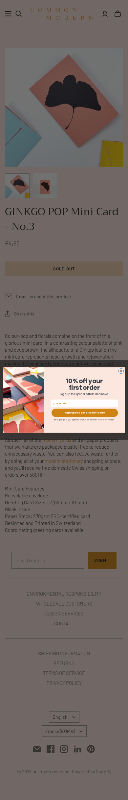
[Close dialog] (121, 371)
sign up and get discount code (84, 413)
